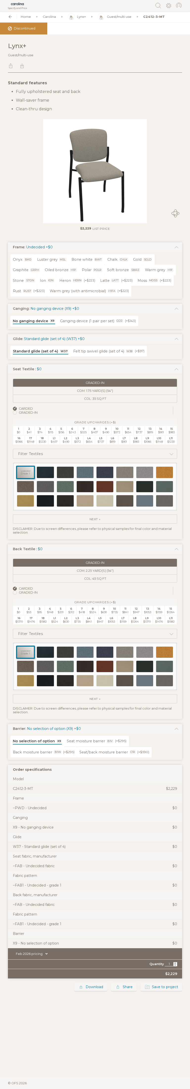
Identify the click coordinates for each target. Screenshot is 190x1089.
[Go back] (10, 16)
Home (26, 17)
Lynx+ (81, 17)
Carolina (49, 17)
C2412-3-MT (154, 17)
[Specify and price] (17, 4)
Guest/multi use (119, 17)
